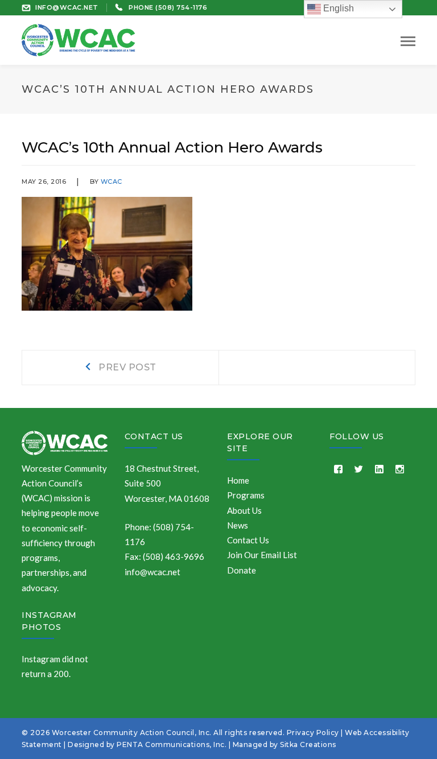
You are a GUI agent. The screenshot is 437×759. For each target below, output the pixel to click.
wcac (111, 181)
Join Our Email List (262, 555)
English (337, 8)
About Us (244, 510)
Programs (246, 495)
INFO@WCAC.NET (66, 7)
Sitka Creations (308, 744)
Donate (241, 570)
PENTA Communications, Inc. (171, 744)
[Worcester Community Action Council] (78, 39)
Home (238, 480)
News (237, 525)
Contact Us (154, 436)
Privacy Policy (313, 732)
